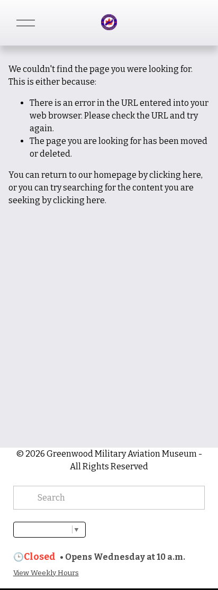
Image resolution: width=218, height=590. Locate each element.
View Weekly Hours (46, 572)
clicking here (175, 175)
